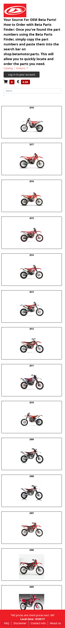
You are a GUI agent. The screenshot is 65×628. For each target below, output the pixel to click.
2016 (31, 181)
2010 (31, 402)
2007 (31, 513)
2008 (31, 476)
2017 (31, 144)
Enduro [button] (21, 68)
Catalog (8, 68)
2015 (31, 218)
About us (55, 623)
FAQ (6, 623)
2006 (31, 550)
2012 (31, 328)
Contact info (38, 623)
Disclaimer (20, 623)
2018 (31, 107)
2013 (31, 292)
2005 (31, 587)
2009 (31, 439)
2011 (31, 365)
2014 (31, 255)
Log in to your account (21, 74)
